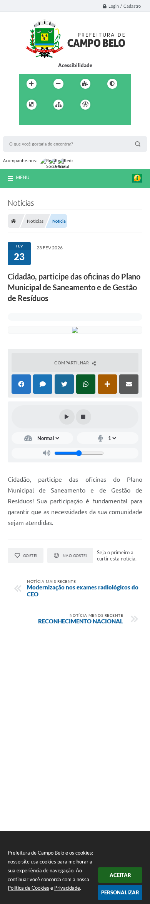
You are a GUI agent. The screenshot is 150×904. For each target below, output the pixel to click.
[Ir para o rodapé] (60, 120)
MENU (23, 177)
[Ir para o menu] (26, 120)
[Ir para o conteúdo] (107, 104)
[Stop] (83, 417)
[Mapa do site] (58, 104)
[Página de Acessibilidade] (85, 104)
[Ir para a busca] (43, 120)
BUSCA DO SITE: (25, 132)
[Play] (67, 417)
